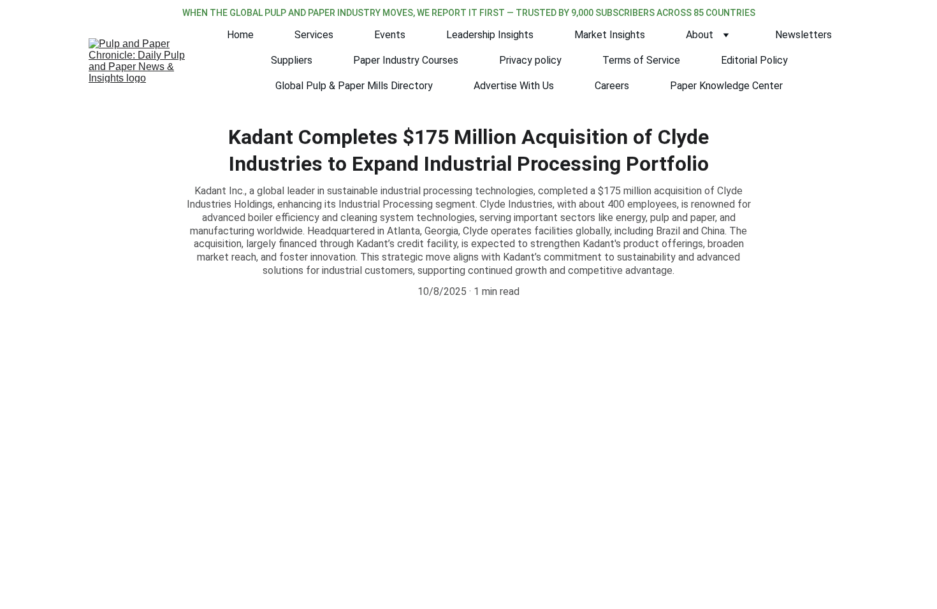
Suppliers (291, 60)
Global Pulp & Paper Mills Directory (354, 86)
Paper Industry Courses (405, 60)
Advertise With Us (514, 86)
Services (313, 35)
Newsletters (803, 35)
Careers (612, 86)
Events (389, 35)
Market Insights (609, 35)
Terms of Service (641, 60)
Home (240, 35)
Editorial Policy (754, 60)
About (699, 35)
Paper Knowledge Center (726, 86)
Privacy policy (530, 60)
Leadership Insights (490, 35)
